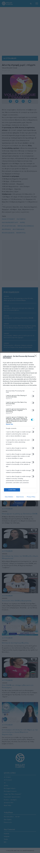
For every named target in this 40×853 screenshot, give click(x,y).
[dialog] (20, 426)
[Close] (36, 356)
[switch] (32, 396)
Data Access (20, 497)
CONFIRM (12, 489)
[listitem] (20, 391)
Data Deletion (9, 497)
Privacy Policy (31, 497)
